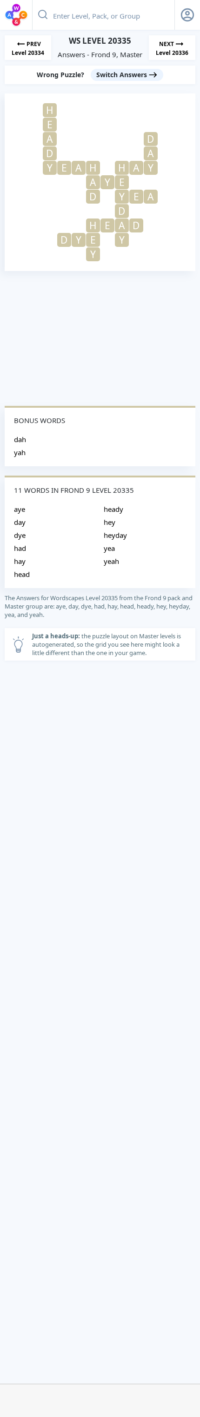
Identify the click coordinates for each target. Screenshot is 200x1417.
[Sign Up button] (187, 15)
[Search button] (43, 15)
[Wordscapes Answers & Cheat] (16, 15)
